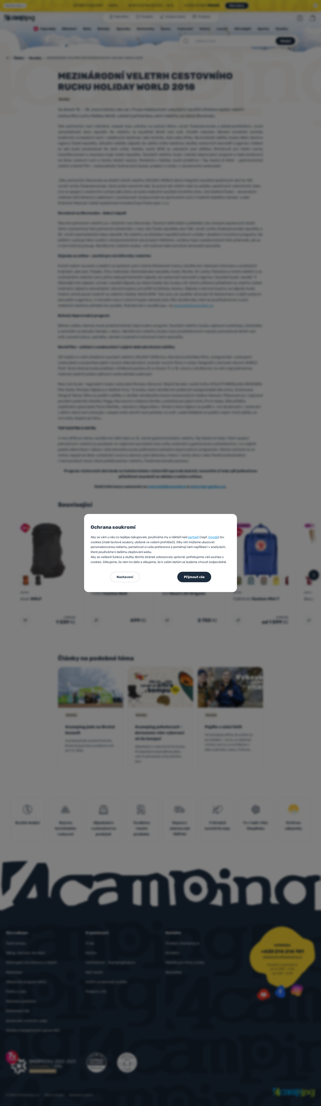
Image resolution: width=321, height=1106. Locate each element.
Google (213, 537)
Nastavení (125, 577)
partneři (193, 537)
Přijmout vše (194, 577)
